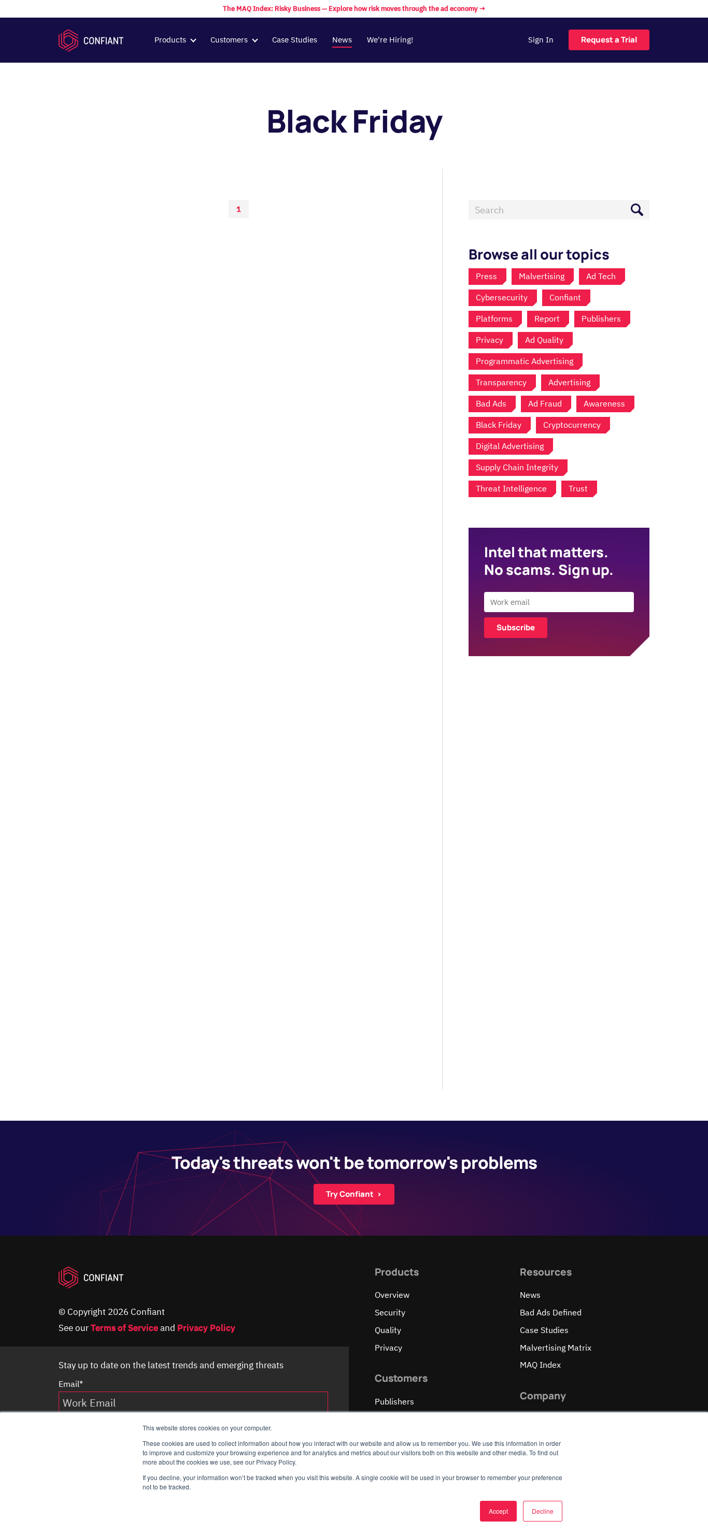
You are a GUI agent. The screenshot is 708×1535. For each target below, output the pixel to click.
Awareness (604, 403)
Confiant (565, 297)
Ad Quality (544, 340)
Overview (392, 1295)
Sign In (541, 40)
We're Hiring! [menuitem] (390, 40)
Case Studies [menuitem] (294, 40)
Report (547, 318)
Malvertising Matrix (555, 1347)
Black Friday (498, 424)
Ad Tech (601, 276)
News (530, 1295)
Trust (578, 488)
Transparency (501, 382)
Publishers (601, 318)
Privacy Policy (206, 1328)
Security (390, 1312)
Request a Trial (609, 39)
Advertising (569, 382)
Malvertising (541, 276)
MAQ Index (540, 1364)
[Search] (637, 210)
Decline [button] (543, 1511)
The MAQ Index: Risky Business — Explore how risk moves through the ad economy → (354, 8)
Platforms (494, 318)
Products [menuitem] (170, 40)
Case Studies (544, 1330)
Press (486, 276)
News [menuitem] (342, 40)
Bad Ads (491, 403)
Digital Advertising (510, 446)
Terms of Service (124, 1328)
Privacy (489, 340)
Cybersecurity (502, 297)
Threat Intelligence (511, 488)
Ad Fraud (545, 403)
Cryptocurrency (572, 424)
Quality (388, 1330)
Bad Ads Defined (551, 1312)
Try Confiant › (354, 1194)
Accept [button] (498, 1511)
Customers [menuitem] (229, 40)
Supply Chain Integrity (517, 467)
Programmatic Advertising (524, 361)
